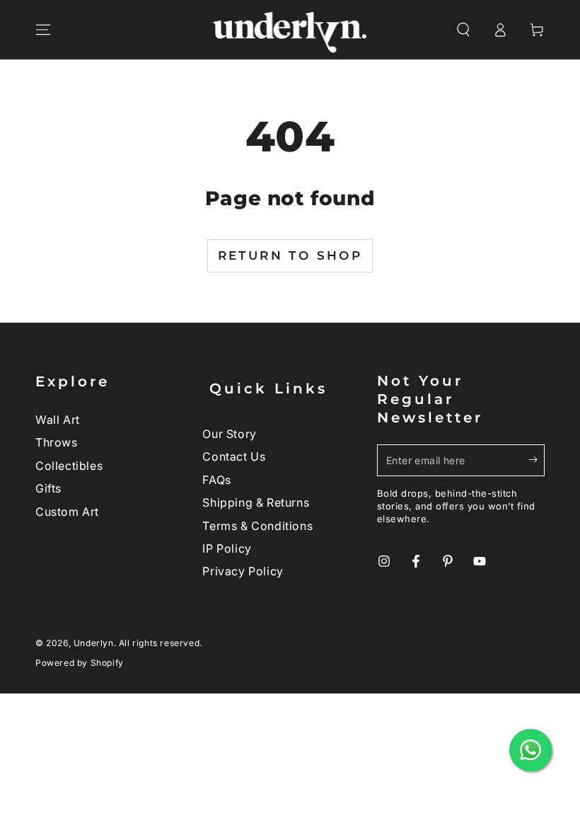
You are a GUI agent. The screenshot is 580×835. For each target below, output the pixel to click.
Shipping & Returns (255, 502)
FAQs (216, 480)
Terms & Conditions (257, 526)
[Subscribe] (536, 460)
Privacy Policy (242, 571)
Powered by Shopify (79, 662)
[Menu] (43, 29)
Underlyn (94, 643)
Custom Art (67, 512)
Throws (56, 442)
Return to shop (290, 255)
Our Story (229, 434)
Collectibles (69, 466)
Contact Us (233, 456)
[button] (463, 29)
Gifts (48, 488)
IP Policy (226, 548)
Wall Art (57, 420)
